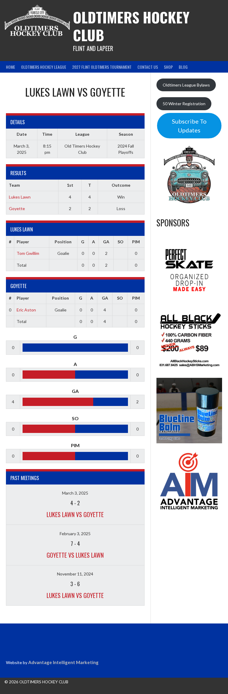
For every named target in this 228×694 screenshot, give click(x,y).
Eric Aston (26, 309)
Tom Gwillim (28, 253)
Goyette (17, 208)
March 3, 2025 (75, 492)
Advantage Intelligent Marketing (63, 662)
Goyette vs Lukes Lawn (75, 555)
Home (10, 67)
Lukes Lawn (20, 196)
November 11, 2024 (75, 573)
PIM (136, 241)
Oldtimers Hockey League (43, 67)
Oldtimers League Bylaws (186, 84)
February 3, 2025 (75, 533)
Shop (168, 67)
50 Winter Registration (184, 103)
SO (121, 241)
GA (106, 241)
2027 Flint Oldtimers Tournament (102, 67)
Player (23, 241)
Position (63, 241)
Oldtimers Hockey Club (131, 26)
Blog (183, 67)
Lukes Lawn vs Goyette (75, 514)
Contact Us (147, 67)
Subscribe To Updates (189, 126)
